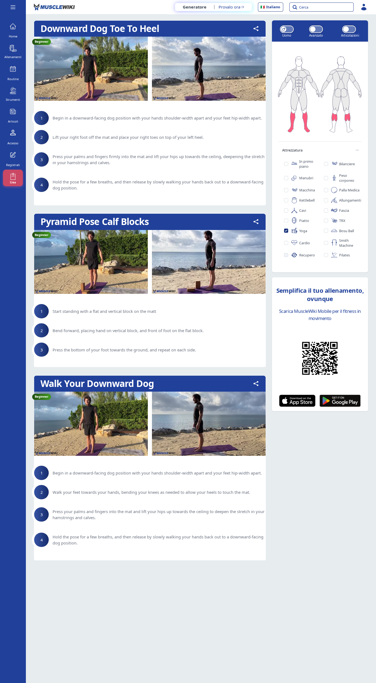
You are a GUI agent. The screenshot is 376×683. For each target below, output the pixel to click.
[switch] (286, 29)
